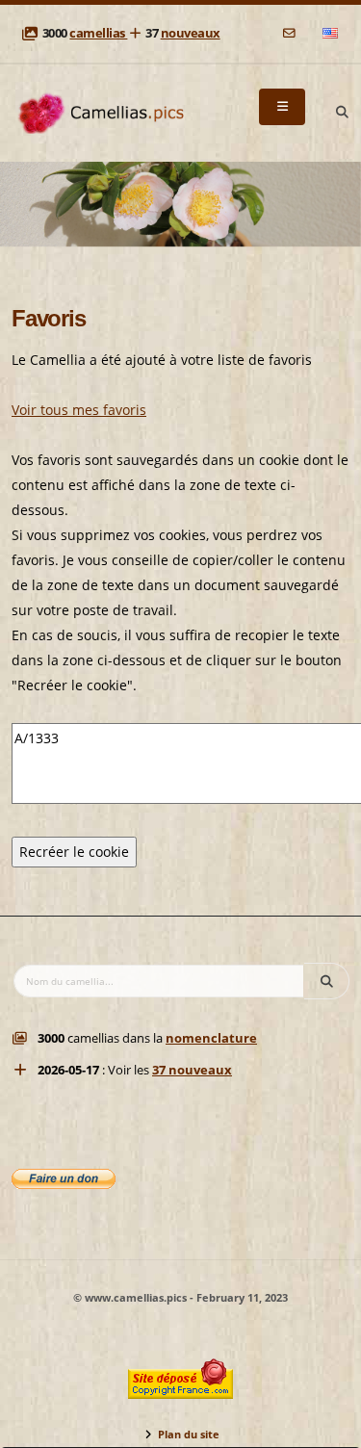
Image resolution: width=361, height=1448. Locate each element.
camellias (98, 33)
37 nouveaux (192, 1070)
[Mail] (290, 33)
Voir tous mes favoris (79, 410)
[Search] (341, 112)
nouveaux (190, 33)
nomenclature (211, 1038)
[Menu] (282, 107)
